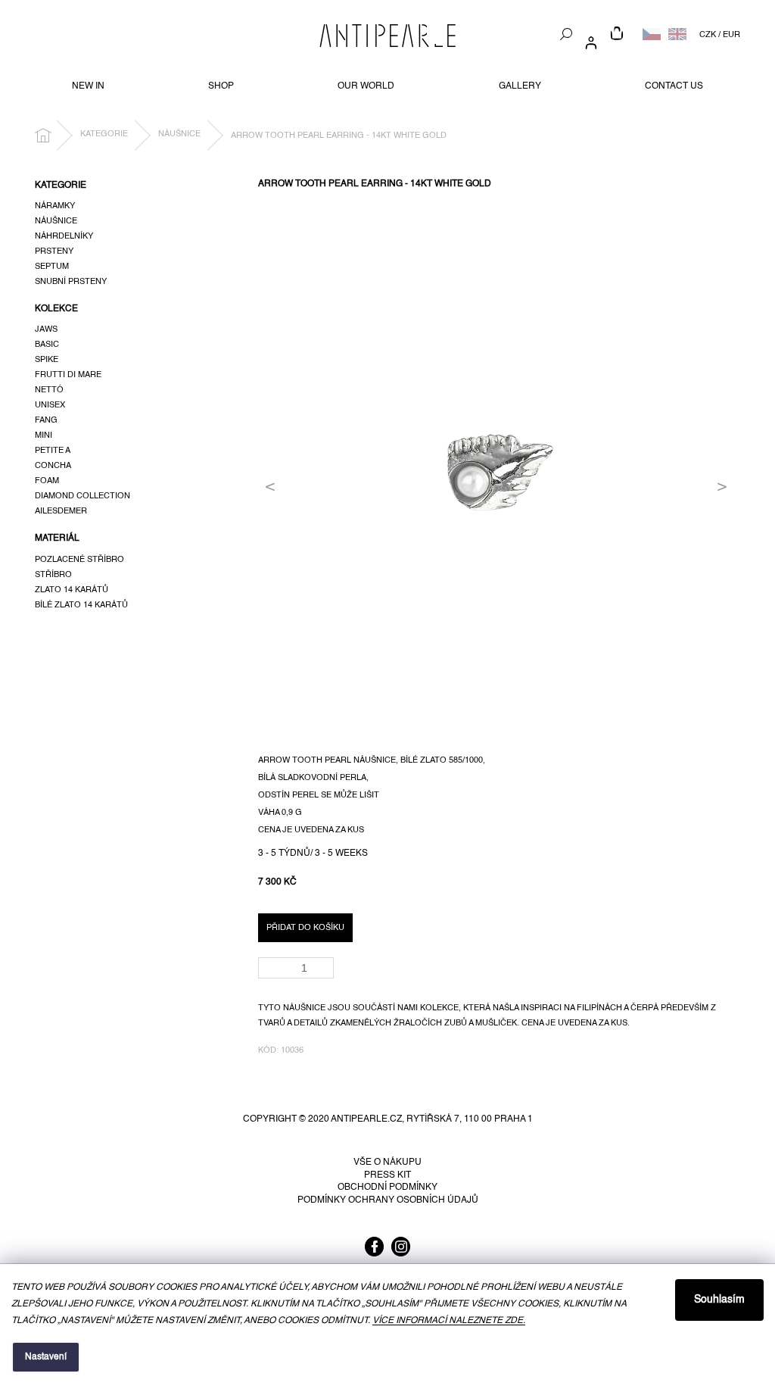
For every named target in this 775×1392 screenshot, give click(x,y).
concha (53, 466)
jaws (46, 329)
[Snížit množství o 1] (325, 973)
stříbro (53, 575)
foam (47, 481)
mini (43, 435)
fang (46, 420)
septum (52, 266)
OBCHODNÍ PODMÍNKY (387, 1187)
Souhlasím (719, 1299)
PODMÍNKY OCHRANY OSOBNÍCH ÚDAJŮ (387, 1200)
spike (46, 360)
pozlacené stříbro (79, 559)
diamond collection (82, 496)
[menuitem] (88, 86)
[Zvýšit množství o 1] (325, 963)
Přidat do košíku (305, 928)
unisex (50, 405)
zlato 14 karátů (71, 590)
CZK (707, 35)
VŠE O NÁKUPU (387, 1162)
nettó (49, 390)
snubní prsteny (71, 282)
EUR (731, 35)
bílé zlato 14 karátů (81, 605)
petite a (52, 450)
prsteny (54, 251)
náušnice (56, 221)
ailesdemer (61, 511)
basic (47, 344)
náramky (55, 206)
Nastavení (46, 1357)
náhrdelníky (64, 236)
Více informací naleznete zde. (448, 1320)
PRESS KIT (387, 1175)
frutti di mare (68, 375)
